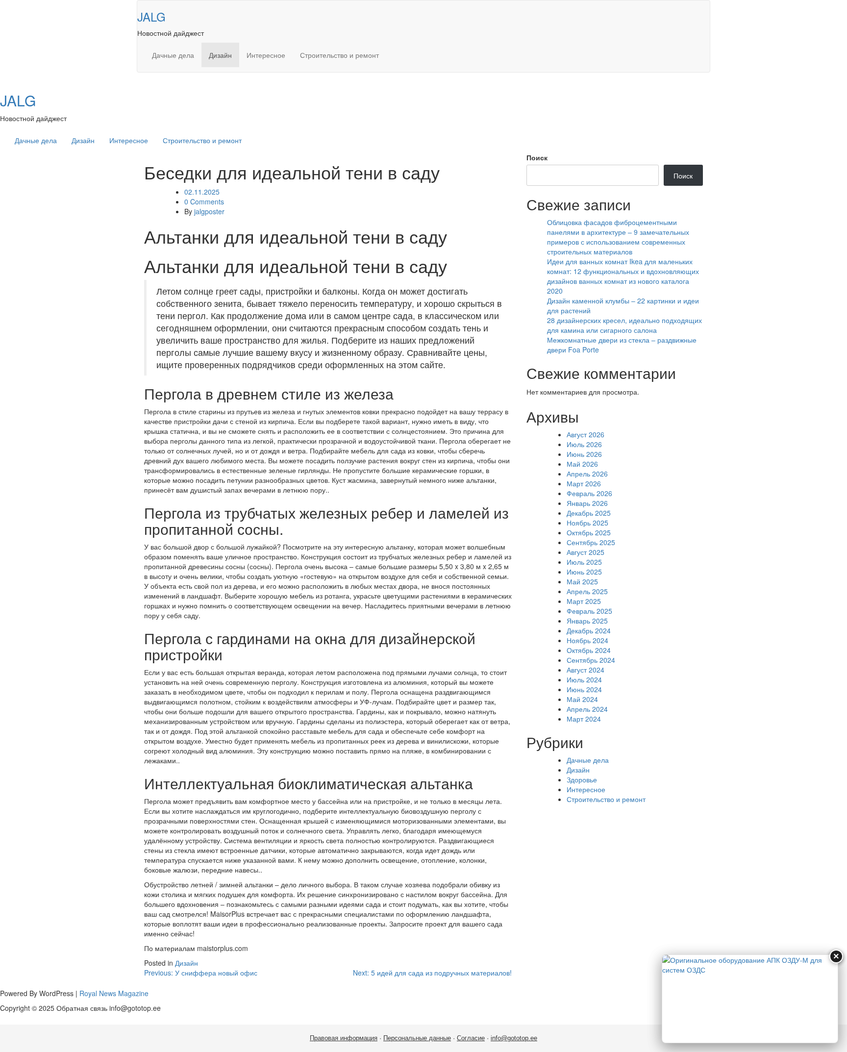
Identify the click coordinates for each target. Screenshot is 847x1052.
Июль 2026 (584, 444)
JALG (151, 16)
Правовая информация (343, 1038)
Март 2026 (584, 483)
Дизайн (220, 55)
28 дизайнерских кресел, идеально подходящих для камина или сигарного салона (624, 325)
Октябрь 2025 (589, 532)
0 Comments (204, 201)
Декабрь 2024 (589, 630)
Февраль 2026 (589, 493)
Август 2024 (585, 670)
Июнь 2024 (584, 689)
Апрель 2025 (587, 591)
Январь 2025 (587, 621)
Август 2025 (585, 552)
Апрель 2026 (587, 473)
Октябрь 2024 (589, 650)
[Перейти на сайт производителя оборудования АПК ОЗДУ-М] (750, 999)
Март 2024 (584, 719)
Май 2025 (582, 581)
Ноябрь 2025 (587, 522)
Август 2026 (585, 434)
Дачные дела (173, 55)
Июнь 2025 (584, 571)
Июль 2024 (584, 679)
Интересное (266, 55)
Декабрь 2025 (589, 513)
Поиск (537, 157)
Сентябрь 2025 (591, 542)
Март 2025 (584, 601)
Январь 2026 (587, 503)
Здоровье (582, 779)
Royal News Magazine (114, 993)
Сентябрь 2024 (591, 660)
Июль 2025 (584, 562)
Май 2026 (582, 464)
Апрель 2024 (587, 709)
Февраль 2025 (589, 611)
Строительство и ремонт (339, 55)
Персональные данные (417, 1038)
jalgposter (209, 211)
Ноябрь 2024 (587, 640)
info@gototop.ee (514, 1038)
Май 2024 (582, 699)
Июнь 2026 (584, 454)
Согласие (471, 1038)
